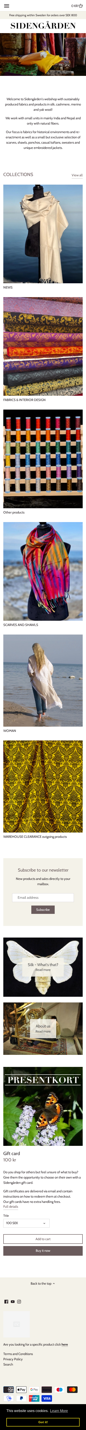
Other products (13, 512)
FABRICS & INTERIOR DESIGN (24, 400)
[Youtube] (13, 1301)
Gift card (11, 1153)
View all (77, 175)
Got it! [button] (43, 1422)
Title (6, 1215)
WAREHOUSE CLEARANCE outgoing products (35, 837)
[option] (43, 54)
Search (8, 1364)
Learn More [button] (59, 1411)
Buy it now (43, 1251)
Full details (10, 1207)
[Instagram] (19, 1301)
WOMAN (9, 731)
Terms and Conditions (18, 1354)
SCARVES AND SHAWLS (20, 625)
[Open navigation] (6, 6)
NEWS (8, 287)
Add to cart (43, 1239)
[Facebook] (6, 1301)
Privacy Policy (13, 1359)
